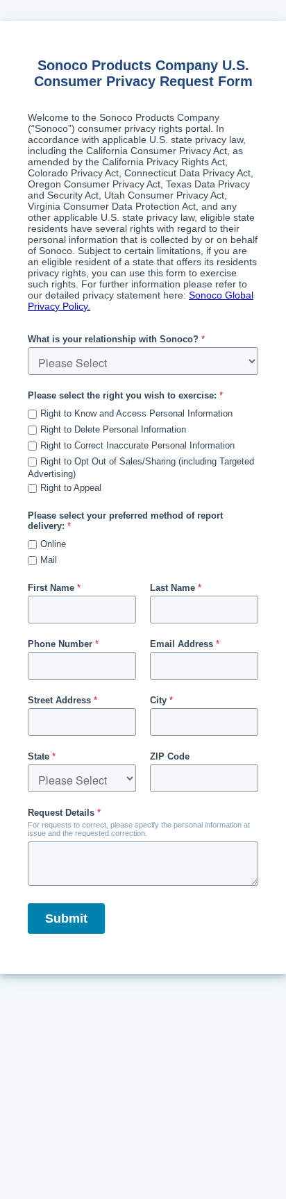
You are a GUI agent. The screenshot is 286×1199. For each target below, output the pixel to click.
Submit (66, 918)
